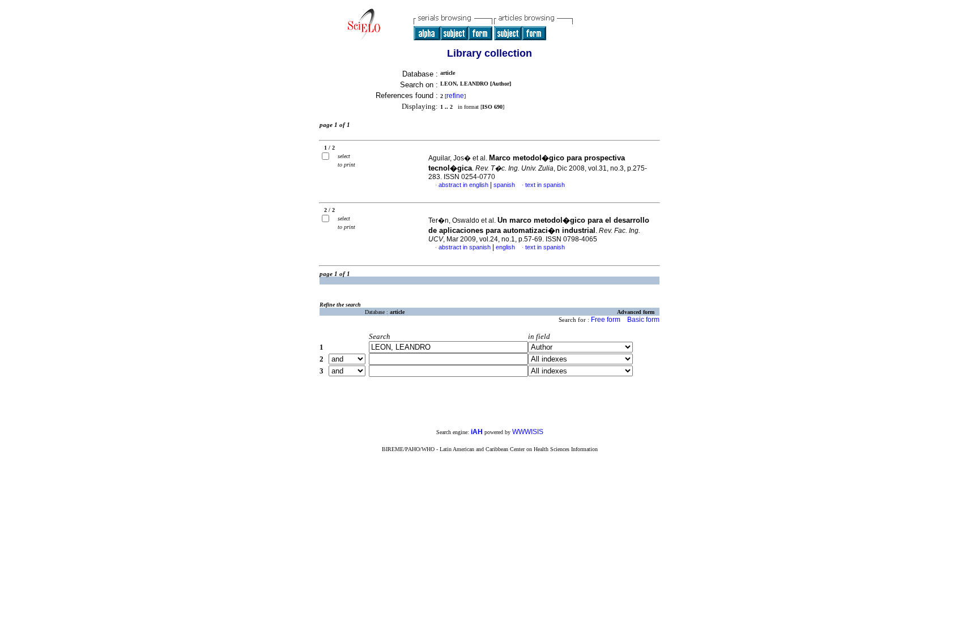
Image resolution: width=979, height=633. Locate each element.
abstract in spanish (465, 256)
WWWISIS (527, 447)
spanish (504, 194)
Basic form (643, 331)
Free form (605, 331)
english (505, 256)
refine (455, 105)
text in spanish (545, 194)
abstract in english (463, 194)
